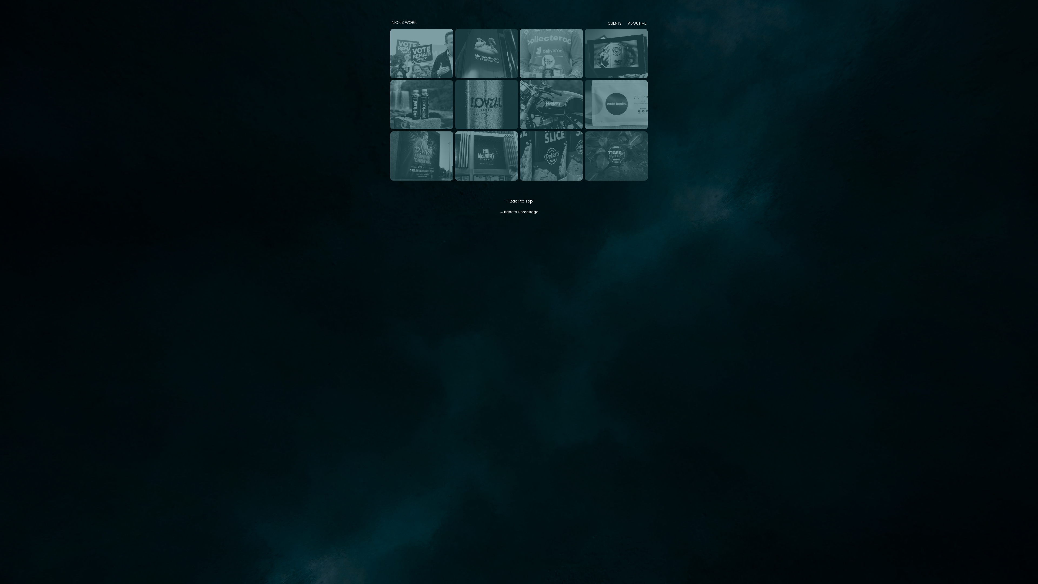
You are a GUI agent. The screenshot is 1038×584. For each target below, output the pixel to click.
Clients (614, 24)
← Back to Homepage (519, 212)
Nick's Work (409, 22)
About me (637, 24)
